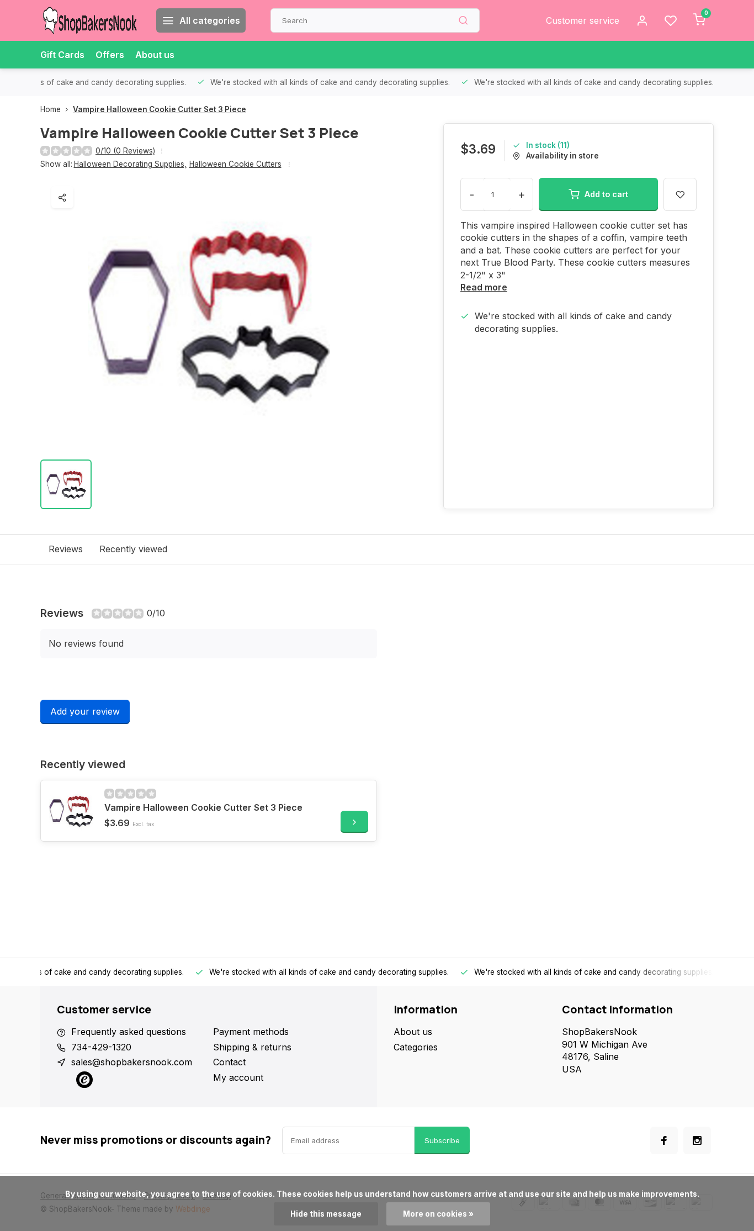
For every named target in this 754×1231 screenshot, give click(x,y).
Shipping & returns (252, 1047)
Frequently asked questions (128, 1031)
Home (50, 109)
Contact (229, 1062)
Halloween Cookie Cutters (235, 164)
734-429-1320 (101, 1047)
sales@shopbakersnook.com (131, 1062)
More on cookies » (438, 1213)
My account (238, 1077)
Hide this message (326, 1213)
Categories (416, 1047)
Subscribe (442, 1140)
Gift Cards (62, 54)
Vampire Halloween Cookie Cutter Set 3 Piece (159, 109)
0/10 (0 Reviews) (125, 150)
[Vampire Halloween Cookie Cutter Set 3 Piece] (71, 811)
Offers (109, 54)
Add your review (85, 711)
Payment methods (251, 1031)
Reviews (66, 548)
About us (154, 54)
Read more (483, 287)
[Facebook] (664, 1140)
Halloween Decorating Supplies (130, 164)
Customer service (582, 20)
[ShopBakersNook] (90, 20)
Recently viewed (133, 548)
